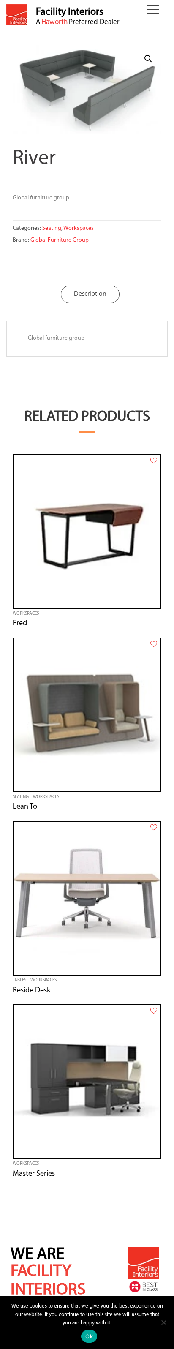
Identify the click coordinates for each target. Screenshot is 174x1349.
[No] (163, 1322)
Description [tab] (90, 294)
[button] (155, 11)
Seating (51, 228)
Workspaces (78, 228)
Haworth (54, 22)
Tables (19, 980)
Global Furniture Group (59, 240)
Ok (89, 1336)
